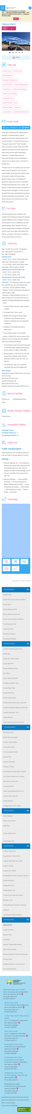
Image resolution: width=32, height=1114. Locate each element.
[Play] (4, 128)
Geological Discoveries (21, 112)
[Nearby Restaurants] (15, 561)
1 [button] (9, 52)
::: (2, 589)
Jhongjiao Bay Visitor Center (13, 1073)
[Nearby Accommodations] (24, 561)
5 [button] (22, 52)
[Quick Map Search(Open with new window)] (6, 568)
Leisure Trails (7, 112)
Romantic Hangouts (20, 89)
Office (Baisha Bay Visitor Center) (14, 990)
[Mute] (23, 128)
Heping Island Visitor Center (13, 1044)
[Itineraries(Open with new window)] (15, 568)
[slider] (26, 127)
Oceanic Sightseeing (21, 84)
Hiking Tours (7, 71)
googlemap (22, 994)
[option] (16, 41)
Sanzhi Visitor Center (11, 1003)
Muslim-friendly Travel (10, 103)
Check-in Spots (7, 107)
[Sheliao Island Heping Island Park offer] (16, 41)
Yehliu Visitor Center (11, 1031)
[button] (16, 57)
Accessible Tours (8, 98)
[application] (16, 127)
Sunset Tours (7, 89)
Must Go (17, 107)
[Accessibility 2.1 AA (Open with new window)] (24, 1109)
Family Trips (17, 71)
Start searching (30, 8)
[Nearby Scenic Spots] (6, 561)
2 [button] (13, 52)
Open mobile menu (2, 8)
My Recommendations (4, 28)
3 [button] (16, 52)
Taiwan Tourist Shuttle (10, 94)
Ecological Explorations (10, 80)
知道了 (16, 18)
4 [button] (19, 52)
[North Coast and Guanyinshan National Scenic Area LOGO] (11, 8)
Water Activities (7, 75)
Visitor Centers (7, 84)
